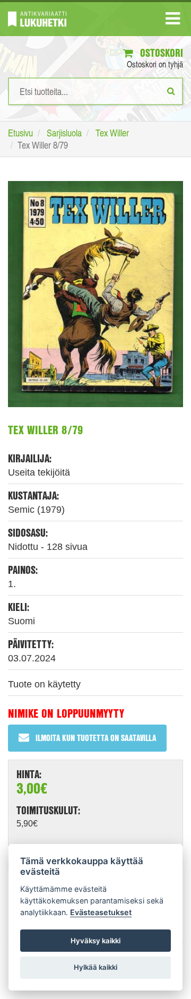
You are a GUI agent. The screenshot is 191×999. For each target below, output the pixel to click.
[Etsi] (171, 90)
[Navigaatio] (172, 21)
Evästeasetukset (101, 912)
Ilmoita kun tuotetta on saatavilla (96, 737)
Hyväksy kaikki (95, 940)
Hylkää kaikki (95, 967)
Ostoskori (160, 52)
